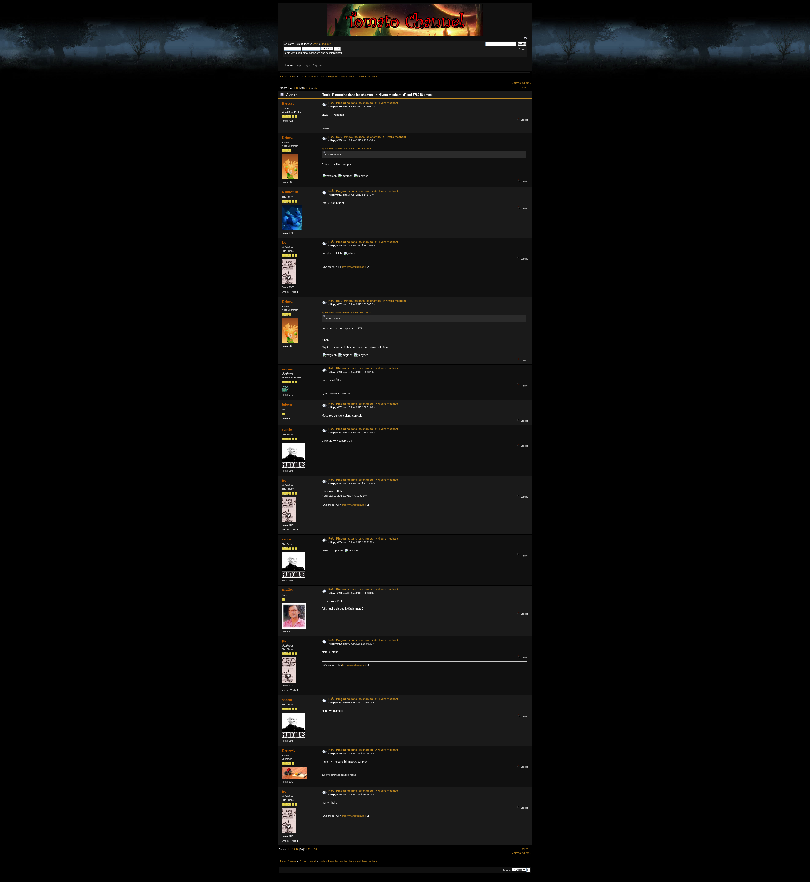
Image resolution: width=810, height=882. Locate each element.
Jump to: (507, 870)
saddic (287, 429)
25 (315, 88)
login (316, 44)
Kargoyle (288, 750)
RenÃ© (287, 590)
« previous (518, 83)
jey (284, 242)
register (326, 44)
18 (293, 88)
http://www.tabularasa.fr (354, 267)
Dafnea (287, 137)
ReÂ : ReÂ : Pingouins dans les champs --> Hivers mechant (367, 136)
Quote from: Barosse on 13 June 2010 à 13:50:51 (347, 148)
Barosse (288, 103)
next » (527, 83)
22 (309, 88)
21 (305, 88)
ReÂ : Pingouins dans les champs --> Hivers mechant (363, 102)
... (291, 88)
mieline (287, 369)
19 (297, 88)
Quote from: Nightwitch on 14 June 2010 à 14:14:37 (348, 312)
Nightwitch (290, 191)
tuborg (287, 404)
